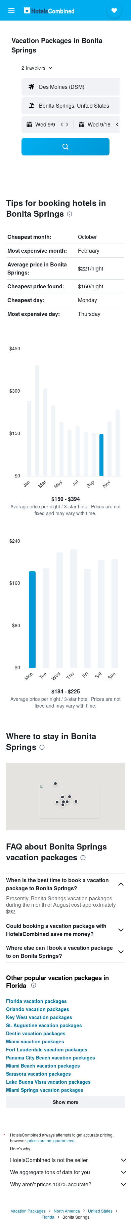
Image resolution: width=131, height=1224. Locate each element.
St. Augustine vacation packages (44, 1025)
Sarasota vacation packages (38, 1073)
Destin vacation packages (36, 1033)
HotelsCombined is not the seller (49, 1160)
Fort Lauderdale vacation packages (46, 1049)
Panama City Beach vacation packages (50, 1057)
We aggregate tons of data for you (50, 1172)
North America (67, 1211)
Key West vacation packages (39, 1017)
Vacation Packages (28, 1211)
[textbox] (74, 87)
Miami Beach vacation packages (43, 1065)
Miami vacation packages (35, 1041)
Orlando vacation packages (37, 1009)
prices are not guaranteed (51, 1140)
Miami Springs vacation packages (44, 1089)
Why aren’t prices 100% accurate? (50, 1184)
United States (100, 1211)
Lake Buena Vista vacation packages (48, 1081)
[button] (11, 10)
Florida (48, 1217)
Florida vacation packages (36, 1001)
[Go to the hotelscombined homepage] (49, 10)
